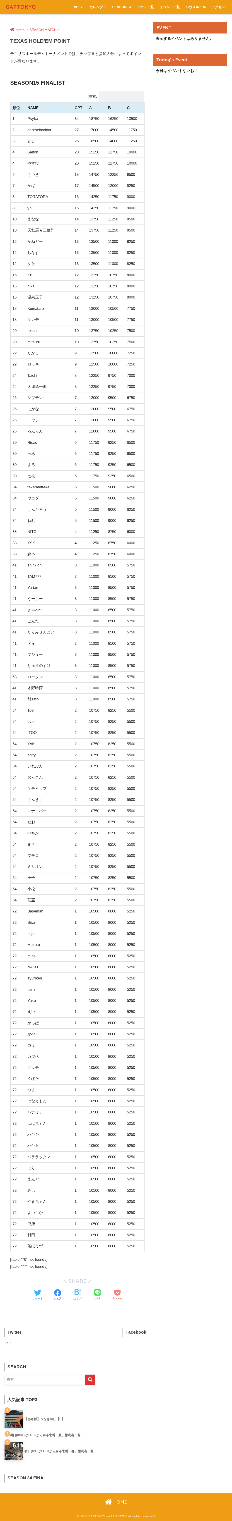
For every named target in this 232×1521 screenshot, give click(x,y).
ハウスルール (196, 7)
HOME (119, 1502)
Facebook (136, 1332)
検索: (92, 96)
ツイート (12, 1343)
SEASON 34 (121, 7)
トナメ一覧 (145, 7)
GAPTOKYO (21, 7)
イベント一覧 (170, 7)
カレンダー (97, 7)
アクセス (218, 7)
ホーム (79, 7)
